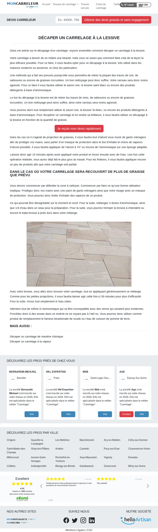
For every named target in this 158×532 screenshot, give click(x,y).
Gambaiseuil (87, 466)
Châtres (11, 466)
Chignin (11, 440)
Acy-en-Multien (112, 440)
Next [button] (148, 486)
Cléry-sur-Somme (138, 440)
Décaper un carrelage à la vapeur (30, 341)
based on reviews (22, 490)
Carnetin (84, 448)
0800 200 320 (143, 5)
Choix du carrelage (101, 6)
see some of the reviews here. (22, 494)
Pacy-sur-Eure (112, 448)
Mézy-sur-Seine (137, 466)
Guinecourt (110, 466)
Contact (126, 414)
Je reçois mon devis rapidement (79, 128)
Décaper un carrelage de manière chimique (36, 336)
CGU (89, 530)
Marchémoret (87, 440)
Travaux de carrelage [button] (65, 4)
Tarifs (117, 4)
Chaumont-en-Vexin (139, 448)
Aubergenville (38, 466)
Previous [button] (41, 486)
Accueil (46, 4)
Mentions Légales (75, 530)
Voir (31, 414)
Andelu (59, 448)
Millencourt (13, 457)
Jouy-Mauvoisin (88, 457)
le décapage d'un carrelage (51, 50)
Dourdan (133, 457)
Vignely (108, 457)
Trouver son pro (85, 6)
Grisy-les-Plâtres (40, 448)
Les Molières (62, 440)
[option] (69, 488)
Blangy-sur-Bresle (65, 466)
